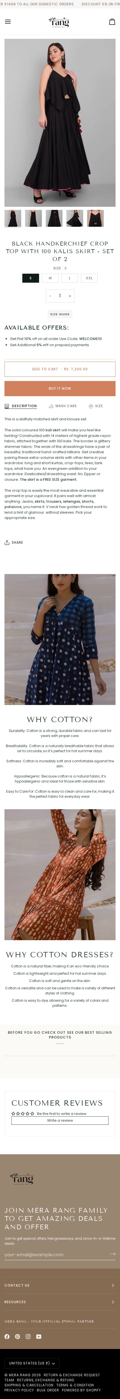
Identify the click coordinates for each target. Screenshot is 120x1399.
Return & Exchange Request (72, 1375)
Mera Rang (20, 1375)
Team (9, 1380)
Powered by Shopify (81, 1390)
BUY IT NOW (60, 388)
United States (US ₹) (29, 1363)
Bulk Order (48, 1390)
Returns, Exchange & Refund (45, 1380)
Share (17, 542)
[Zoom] (15, 196)
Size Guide (59, 314)
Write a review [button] (60, 1120)
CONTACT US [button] (17, 1285)
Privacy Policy (19, 1390)
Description (24, 405)
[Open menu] (12, 21)
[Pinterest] (17, 1336)
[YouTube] (38, 1336)
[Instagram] (28, 1336)
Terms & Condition (75, 1385)
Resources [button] (15, 1302)
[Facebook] (6, 1336)
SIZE (99, 405)
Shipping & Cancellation (29, 1385)
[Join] (111, 1254)
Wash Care (66, 405)
